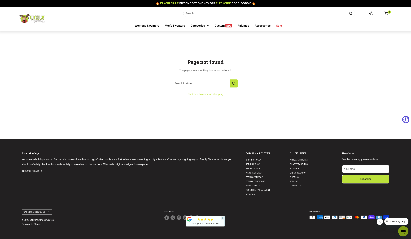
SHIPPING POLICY (253, 160)
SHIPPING (294, 177)
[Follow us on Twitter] (173, 217)
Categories (198, 25)
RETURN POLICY (253, 164)
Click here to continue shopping (205, 94)
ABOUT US (250, 194)
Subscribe (366, 179)
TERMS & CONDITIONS (255, 181)
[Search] (351, 13)
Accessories (263, 25)
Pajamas (243, 25)
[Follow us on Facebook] (166, 217)
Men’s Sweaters (175, 25)
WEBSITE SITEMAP (254, 173)
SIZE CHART (295, 168)
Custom (223, 25)
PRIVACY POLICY (253, 186)
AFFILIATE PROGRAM (299, 160)
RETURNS (294, 181)
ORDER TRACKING (298, 173)
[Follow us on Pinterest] (185, 217)
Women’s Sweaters (147, 25)
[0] (387, 13)
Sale (279, 25)
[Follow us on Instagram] (179, 217)
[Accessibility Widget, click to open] (405, 119)
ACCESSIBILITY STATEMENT (258, 190)
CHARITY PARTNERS (299, 164)
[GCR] (189, 219)
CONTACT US (296, 186)
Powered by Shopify (31, 224)
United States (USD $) (34, 212)
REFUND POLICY (253, 168)
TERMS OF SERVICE (254, 177)
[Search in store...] (234, 83)
